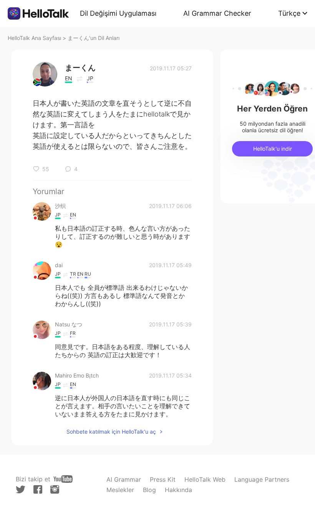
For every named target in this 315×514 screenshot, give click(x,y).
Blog (149, 490)
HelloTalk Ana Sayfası (34, 38)
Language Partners (261, 479)
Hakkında (178, 490)
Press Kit (163, 479)
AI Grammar (123, 479)
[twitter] (20, 490)
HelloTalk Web (204, 479)
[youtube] (63, 479)
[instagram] (54, 489)
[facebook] (37, 489)
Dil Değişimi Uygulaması (118, 13)
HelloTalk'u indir (272, 148)
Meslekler (120, 490)
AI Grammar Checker (217, 13)
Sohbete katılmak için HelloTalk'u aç (111, 431)
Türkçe (289, 13)
